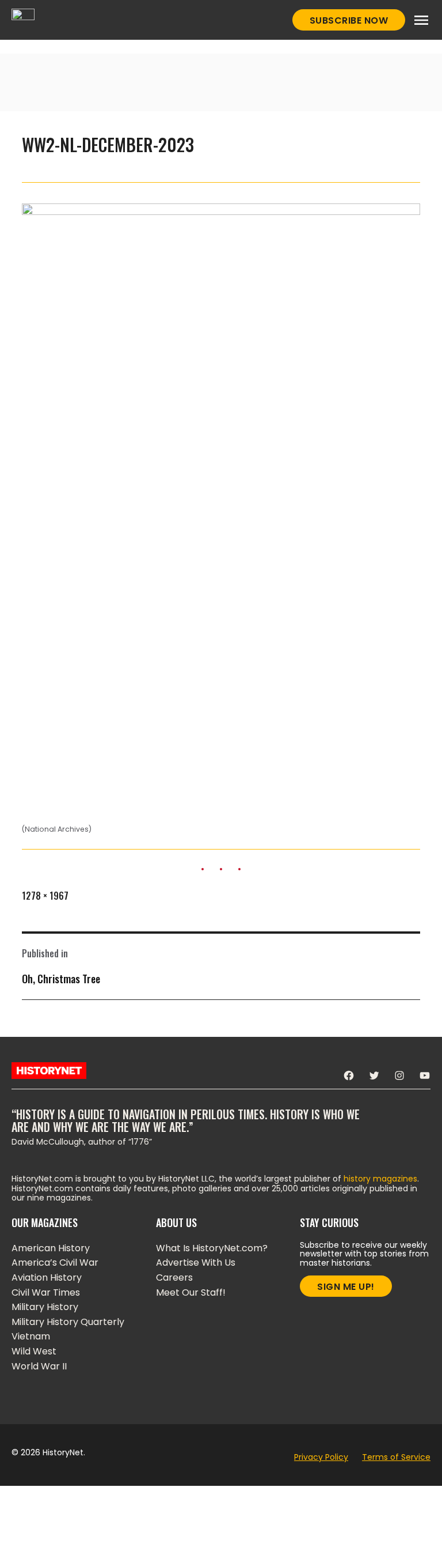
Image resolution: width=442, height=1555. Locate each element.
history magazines (380, 1178)
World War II (39, 1366)
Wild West (34, 1351)
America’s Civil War (55, 1262)
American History (51, 1248)
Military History (45, 1307)
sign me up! (346, 1286)
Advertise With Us (195, 1262)
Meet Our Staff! (191, 1292)
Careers (174, 1277)
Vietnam (31, 1336)
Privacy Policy (321, 1457)
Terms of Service (396, 1457)
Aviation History (47, 1277)
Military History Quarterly (68, 1321)
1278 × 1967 (45, 896)
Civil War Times (46, 1292)
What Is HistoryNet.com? (212, 1248)
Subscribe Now (349, 20)
